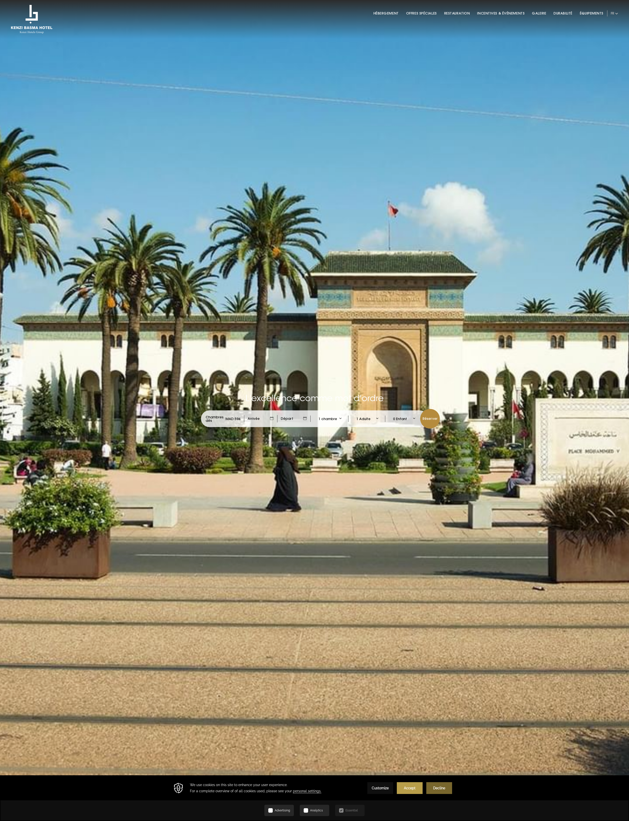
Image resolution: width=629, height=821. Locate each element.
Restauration (457, 13)
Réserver (430, 418)
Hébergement (386, 13)
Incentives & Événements (501, 13)
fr (612, 13)
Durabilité (563, 13)
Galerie (539, 13)
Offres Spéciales (421, 13)
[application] (314, 798)
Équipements (591, 13)
